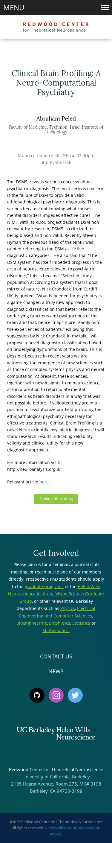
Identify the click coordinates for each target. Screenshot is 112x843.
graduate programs (44, 586)
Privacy (56, 834)
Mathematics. (56, 630)
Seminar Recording (56, 498)
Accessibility (55, 827)
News (56, 671)
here (44, 482)
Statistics (81, 623)
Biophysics (59, 623)
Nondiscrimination (83, 827)
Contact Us (56, 656)
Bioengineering (31, 623)
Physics (67, 608)
